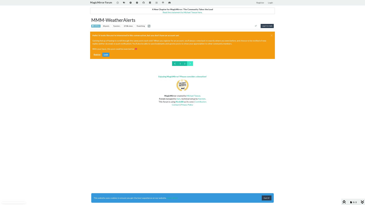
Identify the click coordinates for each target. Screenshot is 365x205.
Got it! (267, 198)
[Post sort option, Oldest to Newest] (256, 26)
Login (106, 55)
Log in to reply (267, 26)
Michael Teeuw (193, 96)
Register (97, 55)
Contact (175, 104)
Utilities (97, 26)
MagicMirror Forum (101, 2)
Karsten (201, 99)
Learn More (172, 198)
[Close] (271, 35)
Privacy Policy (187, 104)
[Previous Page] (175, 63)
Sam (179, 99)
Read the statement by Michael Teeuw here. (182, 12)
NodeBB (180, 102)
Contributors (200, 102)
